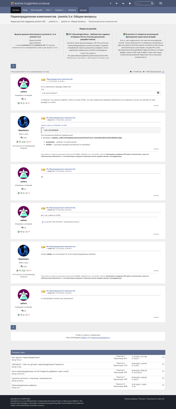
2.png (46, 222)
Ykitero (19, 360)
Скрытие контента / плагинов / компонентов (32, 378)
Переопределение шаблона (24, 385)
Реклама (142, 399)
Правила (72, 10)
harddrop (20, 381)
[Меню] (160, 3)
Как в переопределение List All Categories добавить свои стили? (40, 371)
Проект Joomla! (35, 40)
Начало (15, 10)
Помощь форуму (130, 399)
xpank (136, 379)
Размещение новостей (155, 399)
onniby (19, 367)
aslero (23, 91)
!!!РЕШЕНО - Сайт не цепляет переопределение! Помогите (38, 364)
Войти (84, 337)
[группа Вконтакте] (123, 3)
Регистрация (36, 10)
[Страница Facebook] (110, 3)
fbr (135, 386)
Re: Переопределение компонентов (61, 118)
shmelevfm (21, 374)
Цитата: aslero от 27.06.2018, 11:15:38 (54, 125)
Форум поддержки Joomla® (32, 3)
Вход (25, 10)
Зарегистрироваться (100, 337)
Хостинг (83, 10)
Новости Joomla (87, 28)
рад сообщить (35, 43)
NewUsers (23, 130)
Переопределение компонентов (60, 79)
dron (18, 388)
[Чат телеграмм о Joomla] (130, 3)
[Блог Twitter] (117, 3)
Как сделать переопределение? (26, 357)
